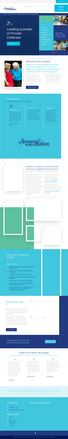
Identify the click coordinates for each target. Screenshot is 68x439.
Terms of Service (50, 437)
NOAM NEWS (47, 10)
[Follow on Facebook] (53, 52)
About (31, 6)
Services (36, 6)
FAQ (50, 6)
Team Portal (62, 1)
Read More (11, 329)
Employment (44, 6)
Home (26, 6)
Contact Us (39, 10)
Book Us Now (32, 87)
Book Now (61, 8)
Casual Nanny (14, 110)
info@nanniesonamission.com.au (16, 410)
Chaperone (49, 108)
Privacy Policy (42, 437)
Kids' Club (31, 108)
